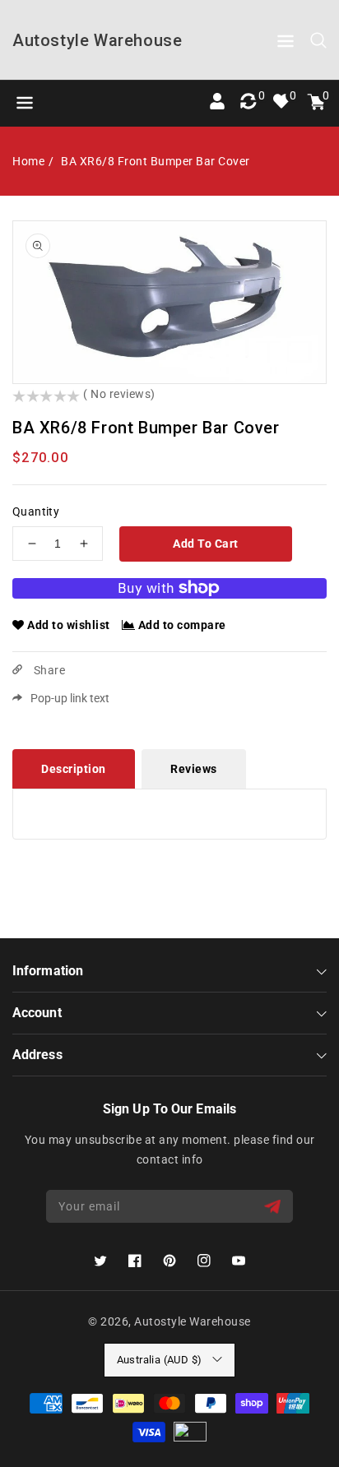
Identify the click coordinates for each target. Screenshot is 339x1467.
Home (28, 161)
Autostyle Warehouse (192, 1321)
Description (73, 768)
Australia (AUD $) (159, 1360)
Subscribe (274, 1207)
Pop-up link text (69, 698)
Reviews (193, 768)
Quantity (35, 511)
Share (47, 670)
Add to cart (206, 543)
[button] (285, 44)
